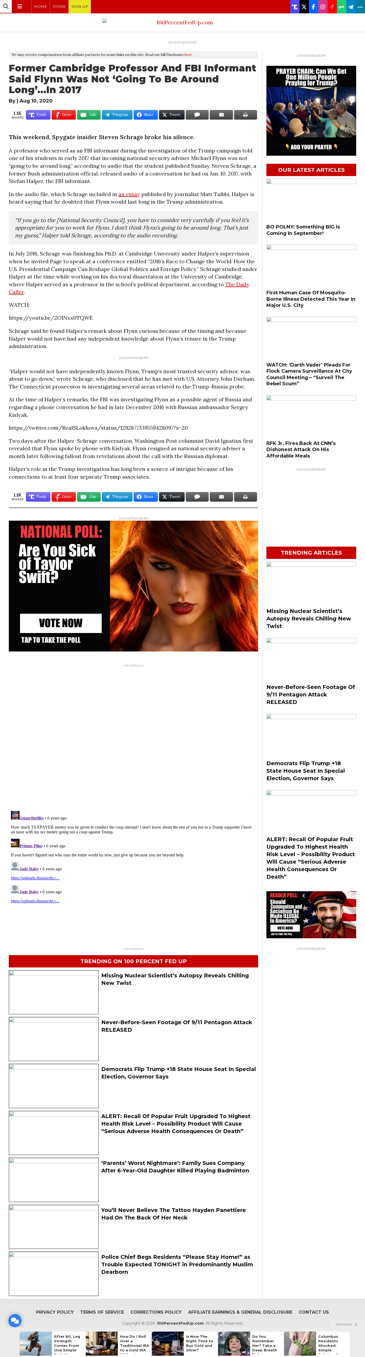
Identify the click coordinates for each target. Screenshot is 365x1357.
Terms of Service (102, 1312)
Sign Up (79, 6)
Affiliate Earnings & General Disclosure (240, 1312)
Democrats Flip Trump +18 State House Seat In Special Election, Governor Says (305, 771)
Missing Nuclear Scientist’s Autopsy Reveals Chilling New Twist (308, 618)
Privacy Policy (55, 1312)
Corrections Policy (156, 1312)
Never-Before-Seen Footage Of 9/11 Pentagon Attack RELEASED (310, 694)
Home (40, 6)
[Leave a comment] (15, 1321)
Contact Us (314, 1312)
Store (59, 6)
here (188, 54)
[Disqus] (133, 737)
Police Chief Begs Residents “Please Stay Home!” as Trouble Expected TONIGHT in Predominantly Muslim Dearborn (177, 1264)
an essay (129, 194)
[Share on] (197, 115)
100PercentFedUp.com (180, 1323)
